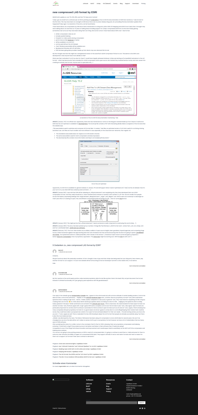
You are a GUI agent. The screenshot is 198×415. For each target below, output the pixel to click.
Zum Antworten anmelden (137, 266)
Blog (121, 3)
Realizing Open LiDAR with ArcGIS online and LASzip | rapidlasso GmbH (80, 349)
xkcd (120, 199)
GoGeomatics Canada (78, 295)
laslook (88, 391)
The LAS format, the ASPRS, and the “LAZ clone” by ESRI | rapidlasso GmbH (81, 354)
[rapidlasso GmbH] (56, 3)
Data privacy (62, 408)
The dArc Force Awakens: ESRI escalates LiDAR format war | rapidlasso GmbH (82, 357)
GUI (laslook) (107, 3)
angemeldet (62, 366)
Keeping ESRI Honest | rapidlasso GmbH (71, 352)
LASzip (98, 3)
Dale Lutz (60, 250)
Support (127, 3)
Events (115, 3)
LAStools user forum (98, 304)
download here (83, 124)
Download (135, 3)
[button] (143, 3)
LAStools (85, 3)
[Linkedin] (142, 408)
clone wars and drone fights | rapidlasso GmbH (73, 344)
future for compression (64, 237)
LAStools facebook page (93, 297)
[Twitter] (140, 408)
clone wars (96, 237)
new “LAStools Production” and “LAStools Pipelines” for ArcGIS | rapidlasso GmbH (83, 346)
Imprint (55, 408)
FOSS (121, 237)
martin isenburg (62, 290)
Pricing (108, 391)
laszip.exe (71, 40)
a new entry (95, 20)
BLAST (92, 3)
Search (88, 400)
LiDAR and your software (77, 228)
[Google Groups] (144, 408)
